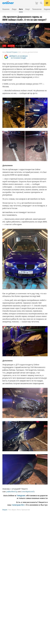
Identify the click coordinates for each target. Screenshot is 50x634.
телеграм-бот (18, 505)
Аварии (4, 510)
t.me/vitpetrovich (27, 491)
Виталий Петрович (12, 52)
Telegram (21, 495)
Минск (19, 510)
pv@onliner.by (11, 491)
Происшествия (25, 510)
